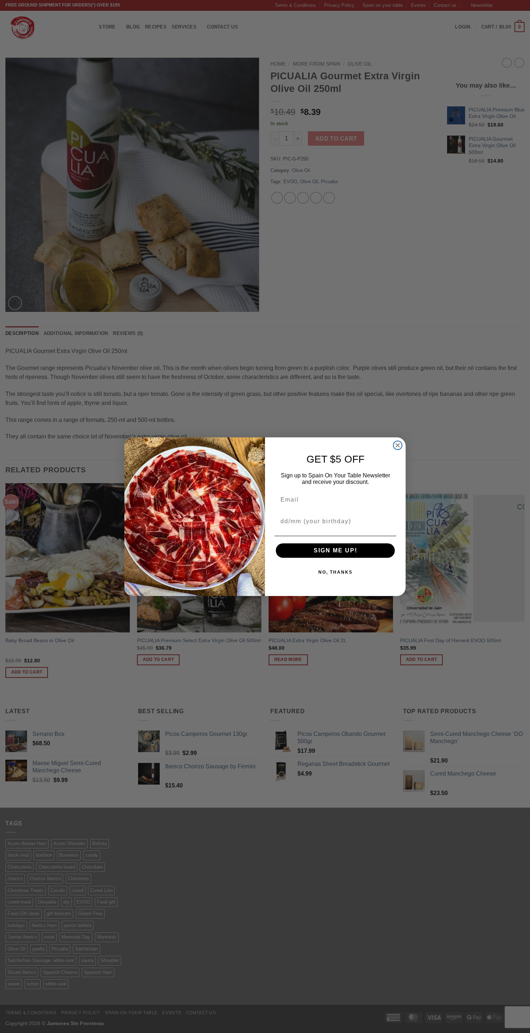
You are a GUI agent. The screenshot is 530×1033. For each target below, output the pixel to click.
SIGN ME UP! (335, 550)
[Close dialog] (397, 445)
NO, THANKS (335, 572)
